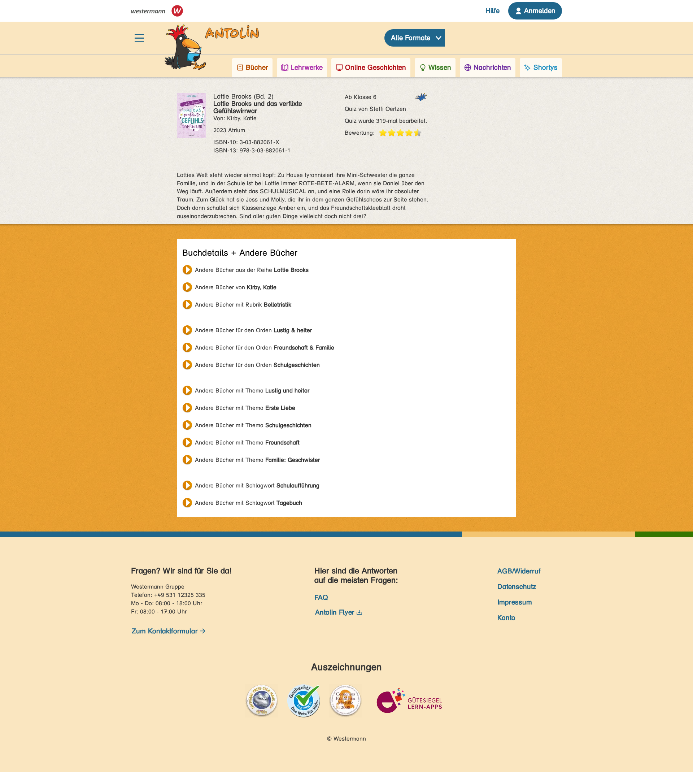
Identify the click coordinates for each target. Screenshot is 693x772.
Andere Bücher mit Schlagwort (257, 485)
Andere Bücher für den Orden (253, 330)
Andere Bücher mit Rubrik (243, 304)
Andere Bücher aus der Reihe (252, 269)
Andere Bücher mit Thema (252, 390)
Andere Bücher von (235, 287)
